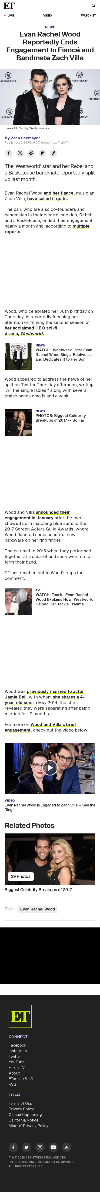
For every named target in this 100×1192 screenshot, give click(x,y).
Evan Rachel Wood (37, 909)
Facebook (17, 1045)
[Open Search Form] (93, 6)
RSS (12, 1084)
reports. (13, 232)
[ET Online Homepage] (10, 6)
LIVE (11, 15)
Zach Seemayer (25, 138)
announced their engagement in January (37, 515)
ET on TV (17, 1068)
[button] (50, 768)
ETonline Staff (21, 1079)
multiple (81, 226)
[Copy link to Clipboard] (53, 153)
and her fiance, (59, 193)
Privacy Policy (21, 1109)
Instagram (18, 1051)
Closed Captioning (25, 1115)
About (14, 1073)
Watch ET (88, 15)
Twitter (15, 1056)
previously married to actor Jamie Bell (44, 694)
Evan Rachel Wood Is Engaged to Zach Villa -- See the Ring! (50, 807)
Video (47, 15)
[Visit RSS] (66, 1148)
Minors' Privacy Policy (28, 1126)
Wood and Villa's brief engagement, (40, 727)
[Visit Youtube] (53, 1147)
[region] (50, 955)
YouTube (16, 1062)
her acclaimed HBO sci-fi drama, (31, 331)
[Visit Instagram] (40, 1148)
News (50, 27)
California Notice (23, 1120)
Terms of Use (20, 1103)
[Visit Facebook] (13, 1148)
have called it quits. (47, 199)
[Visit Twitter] (26, 1148)
